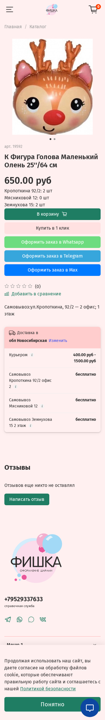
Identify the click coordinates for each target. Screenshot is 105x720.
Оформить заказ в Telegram (52, 256)
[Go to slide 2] (54, 139)
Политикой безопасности (48, 688)
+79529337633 (23, 599)
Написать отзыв (26, 499)
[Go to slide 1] (50, 139)
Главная (13, 26)
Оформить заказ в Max (53, 270)
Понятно (52, 704)
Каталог (37, 26)
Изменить (58, 340)
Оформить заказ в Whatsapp (52, 242)
